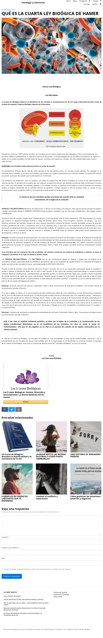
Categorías (83, 1)
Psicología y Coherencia (33, 3)
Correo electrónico (11, 548)
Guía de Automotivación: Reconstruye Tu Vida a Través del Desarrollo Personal (25, 609)
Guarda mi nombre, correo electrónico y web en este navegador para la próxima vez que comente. (37, 569)
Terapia (95, 1)
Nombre (5, 537)
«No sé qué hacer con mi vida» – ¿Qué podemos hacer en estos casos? (26, 603)
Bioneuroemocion (8, 10)
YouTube (86, 4)
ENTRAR (25, 402)
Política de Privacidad (61, 594)
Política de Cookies (60, 592)
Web (3, 558)
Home (68, 1)
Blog (75, 1)
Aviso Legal (58, 596)
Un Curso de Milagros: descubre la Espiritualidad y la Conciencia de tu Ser (23, 614)
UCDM (94, 4)
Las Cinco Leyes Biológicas (51, 358)
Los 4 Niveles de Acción (12, 596)
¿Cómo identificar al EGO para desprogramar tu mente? (23, 599)
